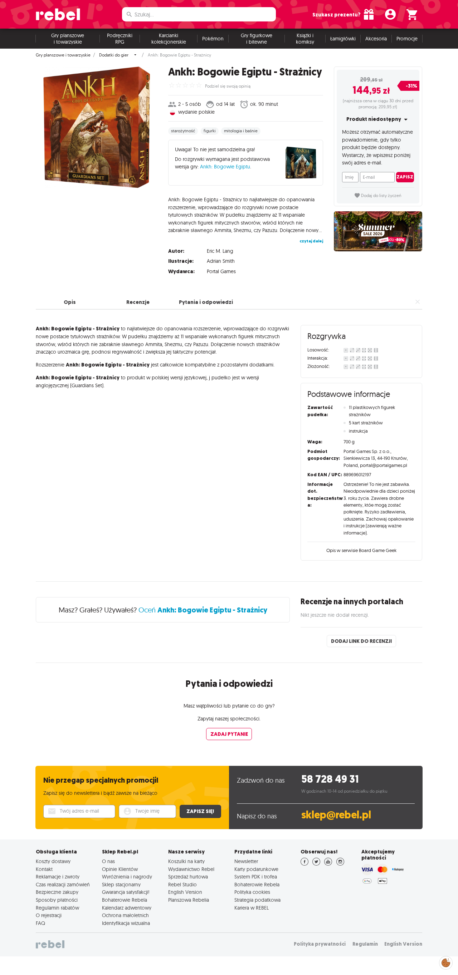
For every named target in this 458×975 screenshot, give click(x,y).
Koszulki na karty (186, 861)
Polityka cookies (252, 892)
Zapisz (404, 177)
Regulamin (365, 944)
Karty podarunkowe (256, 869)
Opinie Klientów (120, 869)
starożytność (183, 130)
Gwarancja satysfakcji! (126, 892)
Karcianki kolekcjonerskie (168, 38)
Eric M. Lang (220, 251)
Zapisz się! (200, 811)
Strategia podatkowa (257, 900)
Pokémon (213, 38)
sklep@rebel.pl (336, 815)
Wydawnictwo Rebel (191, 869)
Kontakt (44, 869)
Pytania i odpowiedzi (206, 302)
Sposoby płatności (57, 900)
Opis (70, 302)
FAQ (40, 923)
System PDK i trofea (255, 876)
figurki (210, 130)
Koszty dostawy (53, 861)
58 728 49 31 (330, 779)
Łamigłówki (343, 38)
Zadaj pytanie (229, 734)
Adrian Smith (221, 261)
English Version (185, 892)
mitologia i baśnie (241, 130)
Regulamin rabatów (57, 908)
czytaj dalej (311, 241)
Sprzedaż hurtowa (188, 876)
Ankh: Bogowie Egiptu (225, 166)
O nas (108, 861)
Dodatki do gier (113, 55)
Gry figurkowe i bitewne (256, 38)
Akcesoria (376, 38)
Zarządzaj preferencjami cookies (446, 962)
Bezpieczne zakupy (57, 892)
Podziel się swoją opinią (227, 86)
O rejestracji (49, 915)
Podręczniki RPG (119, 38)
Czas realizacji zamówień (63, 884)
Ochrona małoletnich (125, 915)
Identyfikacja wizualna (126, 923)
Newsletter (246, 861)
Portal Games (221, 271)
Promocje (407, 38)
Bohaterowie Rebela (124, 900)
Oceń (202, 609)
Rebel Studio (182, 884)
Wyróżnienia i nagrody (127, 876)
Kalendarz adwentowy (126, 908)
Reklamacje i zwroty (57, 876)
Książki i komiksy (305, 38)
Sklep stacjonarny (121, 884)
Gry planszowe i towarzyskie (67, 38)
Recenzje (138, 302)
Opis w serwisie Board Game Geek (361, 550)
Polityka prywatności (320, 944)
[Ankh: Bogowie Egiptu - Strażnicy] (96, 127)
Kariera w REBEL (251, 908)
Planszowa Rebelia (188, 900)
